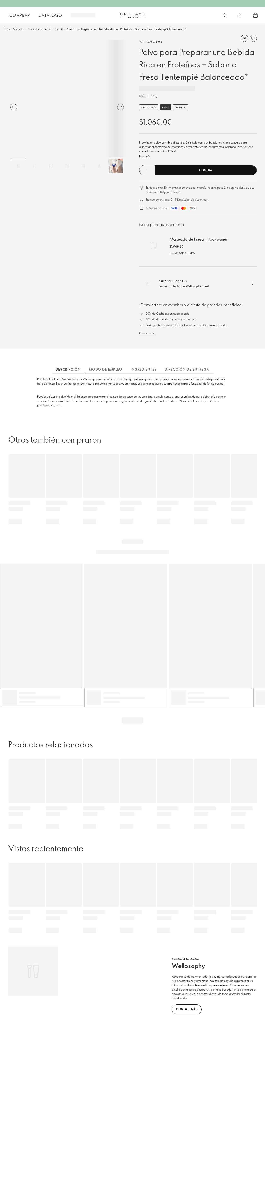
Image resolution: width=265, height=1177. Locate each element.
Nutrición (18, 29)
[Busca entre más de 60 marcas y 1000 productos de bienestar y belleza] (225, 15)
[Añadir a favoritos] (253, 38)
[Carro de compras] (255, 15)
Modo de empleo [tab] (105, 369)
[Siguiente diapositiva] (120, 107)
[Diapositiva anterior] (13, 107)
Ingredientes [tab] (144, 369)
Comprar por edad (39, 29)
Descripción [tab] (68, 369)
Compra (205, 170)
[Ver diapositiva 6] (99, 166)
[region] (67, 98)
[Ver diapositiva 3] (51, 166)
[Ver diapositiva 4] (67, 166)
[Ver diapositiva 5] (83, 166)
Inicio (6, 29)
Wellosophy (151, 42)
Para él (59, 29)
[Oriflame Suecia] (132, 15)
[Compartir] (244, 38)
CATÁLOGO (50, 15)
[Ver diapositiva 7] (115, 166)
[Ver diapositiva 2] (35, 166)
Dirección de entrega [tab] (187, 369)
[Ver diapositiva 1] (18, 166)
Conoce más (147, 333)
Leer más (144, 156)
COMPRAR (19, 15)
